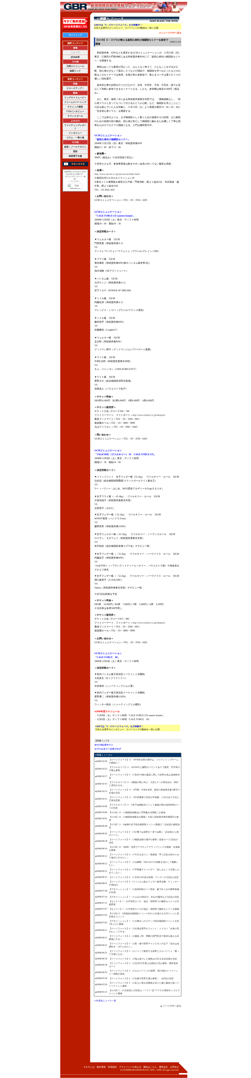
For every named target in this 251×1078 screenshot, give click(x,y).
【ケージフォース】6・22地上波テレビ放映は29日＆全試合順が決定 (143, 959)
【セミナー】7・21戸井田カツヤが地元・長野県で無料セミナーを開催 (144, 909)
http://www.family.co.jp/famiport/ (149, 415)
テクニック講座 (75, 106)
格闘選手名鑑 (75, 156)
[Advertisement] (137, 1037)
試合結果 (75, 57)
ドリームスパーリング (75, 102)
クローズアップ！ (75, 88)
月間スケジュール (75, 66)
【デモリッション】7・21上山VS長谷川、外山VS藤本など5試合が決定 (144, 897)
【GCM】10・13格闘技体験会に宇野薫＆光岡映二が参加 (137, 812)
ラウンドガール (75, 116)
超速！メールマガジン (75, 146)
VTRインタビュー (75, 111)
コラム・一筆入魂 (75, 137)
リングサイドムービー (75, 97)
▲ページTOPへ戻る (170, 1006)
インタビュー (75, 133)
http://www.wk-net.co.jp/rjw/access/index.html (117, 174)
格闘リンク (75, 71)
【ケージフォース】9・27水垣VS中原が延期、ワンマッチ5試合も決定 (144, 877)
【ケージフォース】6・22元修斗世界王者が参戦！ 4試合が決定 (141, 978)
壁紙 (75, 151)
